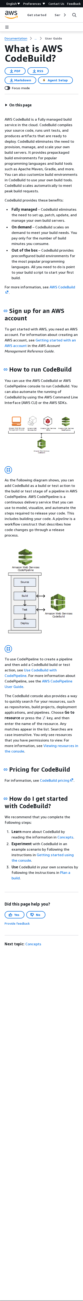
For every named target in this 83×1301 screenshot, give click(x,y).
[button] (18, 105)
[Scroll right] (64, 15)
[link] (53, 38)
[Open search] (74, 15)
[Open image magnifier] (8, 470)
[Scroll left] (24, 15)
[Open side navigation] (7, 27)
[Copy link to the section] (5, 311)
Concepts (65, 837)
